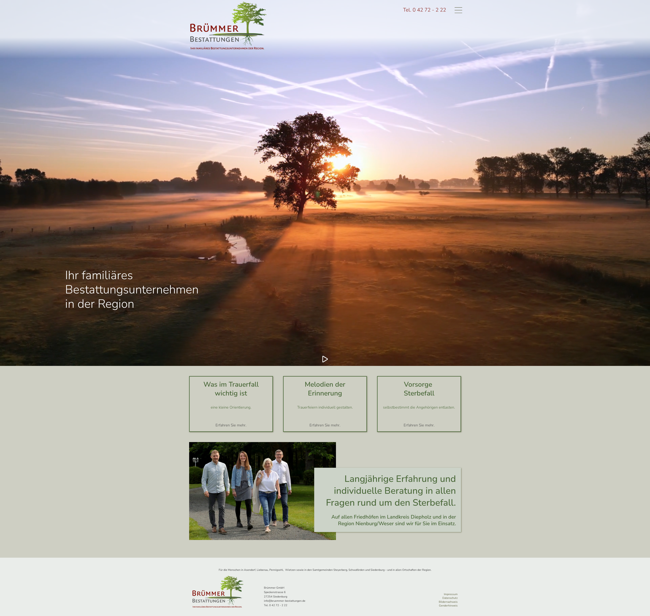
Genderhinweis (448, 605)
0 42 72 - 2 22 (429, 9)
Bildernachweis (448, 602)
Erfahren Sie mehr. (230, 425)
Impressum (451, 594)
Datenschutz (450, 598)
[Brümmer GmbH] (228, 25)
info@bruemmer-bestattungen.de (284, 601)
